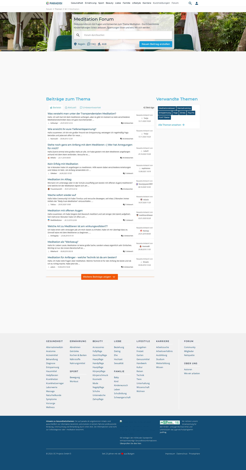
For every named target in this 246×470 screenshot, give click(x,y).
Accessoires (98, 347)
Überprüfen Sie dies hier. (131, 443)
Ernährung (90, 3)
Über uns (190, 363)
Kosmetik (97, 379)
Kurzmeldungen (161, 3)
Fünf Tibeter (164, 117)
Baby (116, 377)
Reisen (140, 371)
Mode (95, 383)
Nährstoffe (75, 359)
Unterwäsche (99, 395)
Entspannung (165, 113)
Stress (182, 113)
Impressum (170, 453)
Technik (140, 375)
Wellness (50, 407)
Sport (101, 3)
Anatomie (50, 351)
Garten (140, 355)
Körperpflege (99, 371)
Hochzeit (118, 359)
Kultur (140, 367)
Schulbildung (120, 393)
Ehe (116, 355)
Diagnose (50, 363)
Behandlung (52, 359)
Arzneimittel (52, 355)
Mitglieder (189, 351)
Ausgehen (141, 347)
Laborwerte (51, 387)
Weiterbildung (163, 363)
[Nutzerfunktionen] (196, 3)
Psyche (191, 113)
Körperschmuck (100, 375)
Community (189, 347)
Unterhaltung (143, 383)
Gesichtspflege (100, 355)
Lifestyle (136, 3)
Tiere (139, 379)
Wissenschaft (143, 387)
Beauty (109, 3)
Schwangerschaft (122, 397)
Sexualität (119, 363)
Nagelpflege (98, 387)
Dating (117, 351)
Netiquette (189, 355)
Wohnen (141, 391)
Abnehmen (75, 347)
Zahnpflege (98, 399)
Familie (126, 3)
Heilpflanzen (52, 375)
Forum (175, 3)
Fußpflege (97, 351)
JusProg (163, 432)
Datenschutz (182, 453)
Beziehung (119, 347)
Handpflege (98, 363)
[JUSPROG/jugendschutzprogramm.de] (170, 422)
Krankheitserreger (55, 383)
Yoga (175, 113)
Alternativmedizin (54, 347)
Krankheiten (52, 379)
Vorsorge (50, 403)
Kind (116, 381)
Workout (74, 381)
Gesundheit (77, 3)
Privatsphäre (194, 453)
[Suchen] (78, 35)
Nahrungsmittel (77, 363)
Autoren (188, 369)
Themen (58, 9)
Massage (50, 391)
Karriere (147, 3)
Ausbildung (161, 355)
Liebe (118, 3)
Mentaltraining (184, 108)
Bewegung (75, 377)
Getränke (74, 351)
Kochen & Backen (78, 355)
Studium (160, 359)
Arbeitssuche (162, 347)
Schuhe (96, 391)
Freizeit (140, 351)
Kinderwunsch (121, 385)
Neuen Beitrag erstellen (156, 44)
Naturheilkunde (53, 395)
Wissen (159, 367)
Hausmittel (51, 371)
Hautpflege (98, 367)
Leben (117, 389)
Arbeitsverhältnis (164, 351)
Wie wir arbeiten (192, 373)
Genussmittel (143, 359)
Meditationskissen (167, 108)
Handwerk (141, 363)
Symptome (51, 399)
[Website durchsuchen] (190, 3)
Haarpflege (98, 359)
